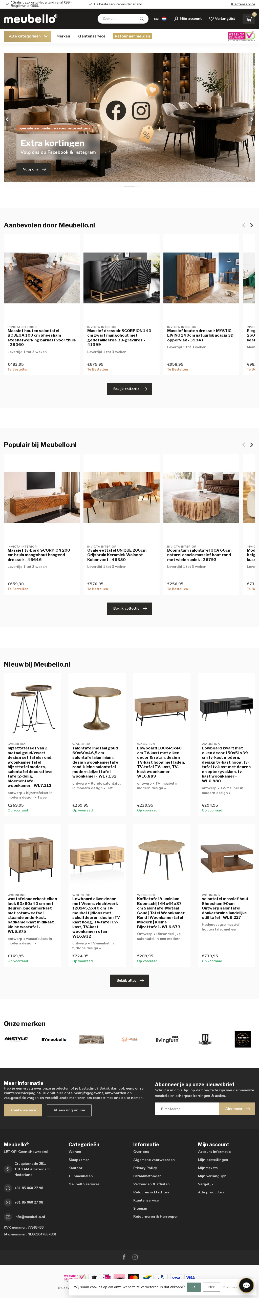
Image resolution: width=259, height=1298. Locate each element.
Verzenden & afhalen (151, 1184)
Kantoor (75, 1168)
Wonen (75, 1151)
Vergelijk (205, 1184)
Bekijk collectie (126, 388)
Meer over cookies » (237, 1287)
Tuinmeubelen (81, 1176)
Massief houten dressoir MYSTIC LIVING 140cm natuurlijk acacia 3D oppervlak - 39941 (200, 335)
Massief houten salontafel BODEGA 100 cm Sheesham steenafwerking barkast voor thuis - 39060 (42, 337)
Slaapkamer (79, 1159)
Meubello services (84, 1184)
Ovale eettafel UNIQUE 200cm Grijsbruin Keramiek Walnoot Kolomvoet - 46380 (116, 555)
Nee (211, 1287)
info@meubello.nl (29, 1216)
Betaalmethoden (147, 1176)
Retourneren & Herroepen (156, 1216)
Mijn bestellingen (213, 1159)
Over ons (141, 1151)
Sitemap (140, 1208)
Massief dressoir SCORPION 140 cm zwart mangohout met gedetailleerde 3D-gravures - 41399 (119, 337)
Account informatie (214, 1151)
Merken (63, 36)
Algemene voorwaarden (154, 1159)
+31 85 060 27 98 (28, 1188)
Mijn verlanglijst (212, 1176)
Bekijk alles (126, 980)
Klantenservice (243, 4)
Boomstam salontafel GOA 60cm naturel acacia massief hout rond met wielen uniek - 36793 (199, 555)
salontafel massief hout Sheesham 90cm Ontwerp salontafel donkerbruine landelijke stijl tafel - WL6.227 (225, 908)
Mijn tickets (208, 1168)
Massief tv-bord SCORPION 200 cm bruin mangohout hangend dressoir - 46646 (39, 555)
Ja (194, 1287)
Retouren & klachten (151, 1192)
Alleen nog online (69, 1110)
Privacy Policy (145, 1168)
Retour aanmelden (132, 36)
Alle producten (211, 1192)
